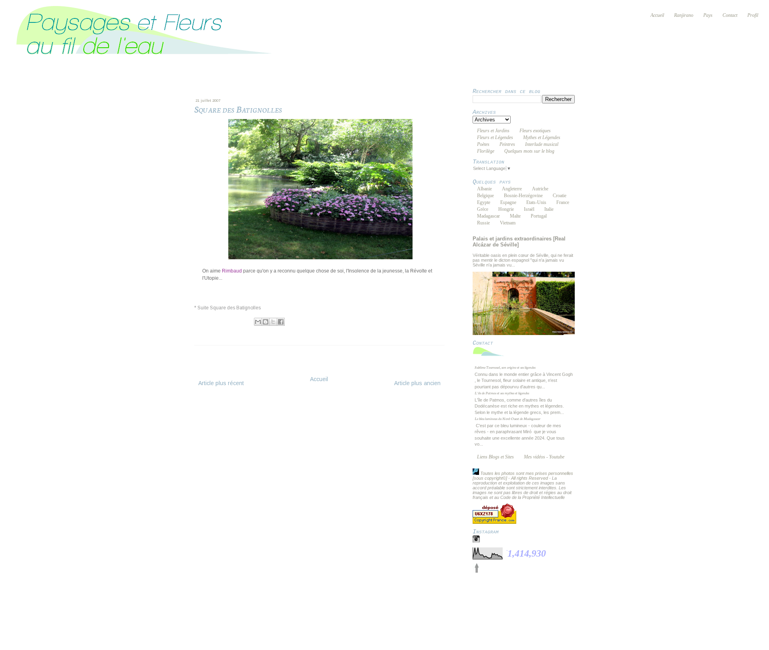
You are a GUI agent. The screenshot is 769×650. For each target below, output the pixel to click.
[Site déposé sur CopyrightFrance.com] (494, 522)
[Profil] (476, 473)
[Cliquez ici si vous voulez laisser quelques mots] (491, 355)
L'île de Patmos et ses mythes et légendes (502, 392)
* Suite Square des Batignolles (227, 308)
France (562, 202)
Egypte (483, 202)
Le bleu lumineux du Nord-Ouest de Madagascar (507, 418)
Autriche (540, 189)
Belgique (485, 195)
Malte (515, 216)
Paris (241, 330)
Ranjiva (228, 321)
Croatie (559, 195)
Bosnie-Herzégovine (523, 195)
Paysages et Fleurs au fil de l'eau (376, 593)
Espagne (508, 202)
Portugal (539, 216)
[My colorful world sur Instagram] (476, 541)
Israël (529, 209)
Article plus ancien (417, 383)
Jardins (225, 330)
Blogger (462, 604)
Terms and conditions (341, 598)
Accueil (319, 379)
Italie (549, 209)
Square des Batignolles (277, 330)
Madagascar (488, 216)
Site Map (445, 598)
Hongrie (506, 209)
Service (387, 598)
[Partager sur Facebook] (281, 322)
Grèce (482, 209)
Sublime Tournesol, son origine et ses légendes (505, 367)
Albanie (484, 189)
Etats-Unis (536, 202)
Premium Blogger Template (328, 604)
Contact (415, 598)
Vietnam (507, 223)
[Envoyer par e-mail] (258, 322)
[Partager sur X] (273, 322)
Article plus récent (221, 383)
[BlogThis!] (266, 322)
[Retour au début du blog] (477, 571)
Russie (483, 223)
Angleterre (512, 189)
